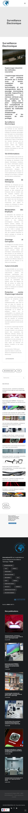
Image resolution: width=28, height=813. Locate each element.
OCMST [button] (6, 580)
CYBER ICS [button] (14, 568)
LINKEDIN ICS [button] (18, 586)
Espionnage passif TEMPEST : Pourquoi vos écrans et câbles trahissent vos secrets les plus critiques (13, 402)
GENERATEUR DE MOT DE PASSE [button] (10, 589)
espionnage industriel (13, 516)
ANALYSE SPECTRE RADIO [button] (9, 574)
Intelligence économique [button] (9, 592)
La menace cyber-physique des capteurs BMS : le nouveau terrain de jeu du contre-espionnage (13, 694)
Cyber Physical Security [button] (9, 583)
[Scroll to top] (25, 810)
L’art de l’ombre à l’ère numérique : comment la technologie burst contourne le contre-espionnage (13, 425)
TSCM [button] (6, 568)
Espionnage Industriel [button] (8, 565)
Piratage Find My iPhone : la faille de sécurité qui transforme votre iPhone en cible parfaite (13, 751)
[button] (25, 3)
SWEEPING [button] (15, 580)
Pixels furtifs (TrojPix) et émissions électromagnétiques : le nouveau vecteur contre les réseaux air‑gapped (14, 468)
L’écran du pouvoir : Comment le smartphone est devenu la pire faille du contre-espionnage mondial (13, 390)
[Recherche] (14, 377)
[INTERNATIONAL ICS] (5, 3)
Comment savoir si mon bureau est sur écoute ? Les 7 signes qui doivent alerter (14, 779)
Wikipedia (6, 507)
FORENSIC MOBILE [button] (8, 571)
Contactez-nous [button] (12, 523)
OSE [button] (18, 577)
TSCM (18, 370)
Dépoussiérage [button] (7, 577)
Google (5, 504)
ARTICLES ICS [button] (7, 586)
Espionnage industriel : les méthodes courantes (14, 70)
